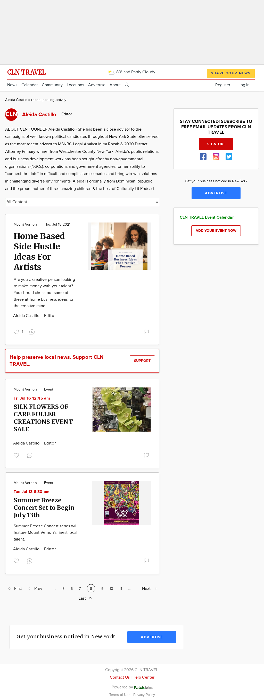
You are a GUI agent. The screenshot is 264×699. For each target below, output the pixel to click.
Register (222, 85)
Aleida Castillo (26, 315)
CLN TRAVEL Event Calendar (207, 217)
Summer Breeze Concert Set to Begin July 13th (44, 507)
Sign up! (216, 144)
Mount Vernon (25, 225)
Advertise (96, 85)
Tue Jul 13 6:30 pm (32, 491)
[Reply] (33, 331)
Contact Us (120, 677)
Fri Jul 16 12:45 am (32, 398)
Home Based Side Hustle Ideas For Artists (39, 251)
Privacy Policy (144, 695)
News (12, 85)
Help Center (143, 677)
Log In (244, 85)
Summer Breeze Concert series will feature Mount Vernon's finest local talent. (46, 533)
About (115, 85)
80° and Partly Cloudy (135, 72)
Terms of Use (120, 695)
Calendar (29, 85)
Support (142, 361)
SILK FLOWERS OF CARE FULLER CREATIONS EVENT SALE (43, 418)
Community (52, 85)
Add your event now (216, 230)
